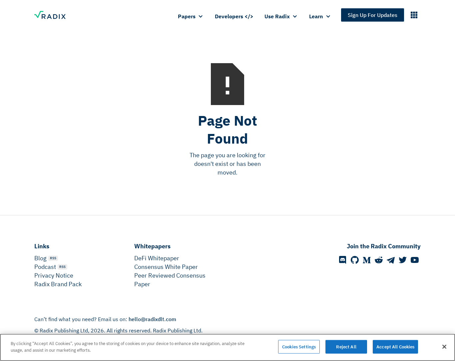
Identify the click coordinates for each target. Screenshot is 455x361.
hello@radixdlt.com (152, 319)
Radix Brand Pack (58, 284)
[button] (191, 16)
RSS (53, 258)
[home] (53, 15)
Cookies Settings (299, 347)
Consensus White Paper (166, 267)
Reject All (346, 347)
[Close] (444, 346)
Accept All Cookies (395, 347)
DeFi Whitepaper (156, 258)
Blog (40, 258)
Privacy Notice (53, 275)
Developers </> (234, 16)
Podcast (45, 267)
